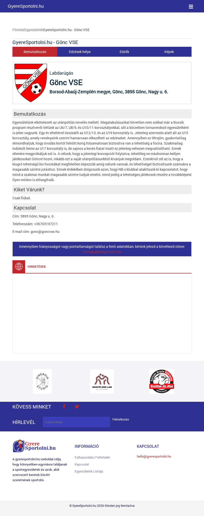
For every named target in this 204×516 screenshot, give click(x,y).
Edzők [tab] (124, 51)
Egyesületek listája (89, 471)
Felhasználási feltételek (92, 457)
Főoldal (18, 29)
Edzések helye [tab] (80, 51)
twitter (77, 406)
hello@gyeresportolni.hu (102, 251)
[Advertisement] (102, 313)
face (64, 406)
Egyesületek (33, 29)
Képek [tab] (169, 51)
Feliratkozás (120, 419)
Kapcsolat (82, 464)
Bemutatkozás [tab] (35, 51)
